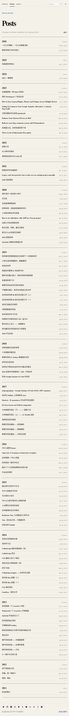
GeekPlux (5, 4)
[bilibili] (30, 706)
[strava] (22, 706)
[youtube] (26, 706)
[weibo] (34, 706)
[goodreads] (37, 706)
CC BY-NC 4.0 (7, 711)
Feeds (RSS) (63, 711)
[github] (7, 706)
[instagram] (14, 706)
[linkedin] (11, 706)
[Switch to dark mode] (65, 4)
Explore (18, 4)
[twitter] (3, 706)
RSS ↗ (65, 32)
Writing (12, 4)
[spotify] (41, 706)
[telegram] (18, 706)
